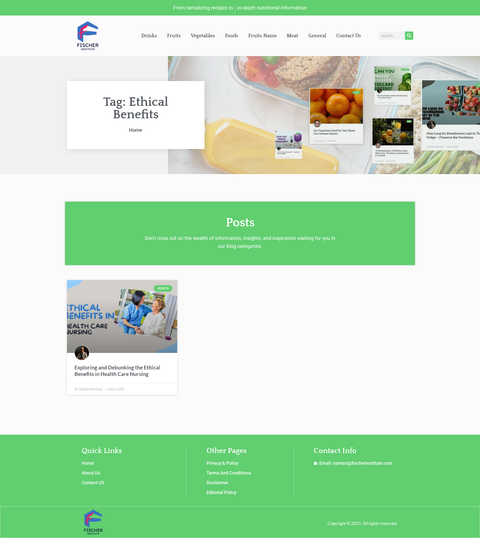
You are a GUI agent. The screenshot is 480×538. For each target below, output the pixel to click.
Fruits (174, 36)
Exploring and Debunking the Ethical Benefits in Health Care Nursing (117, 370)
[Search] (409, 36)
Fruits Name (262, 36)
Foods (231, 36)
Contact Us (348, 36)
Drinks (149, 36)
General (317, 36)
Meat (292, 36)
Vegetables (203, 36)
